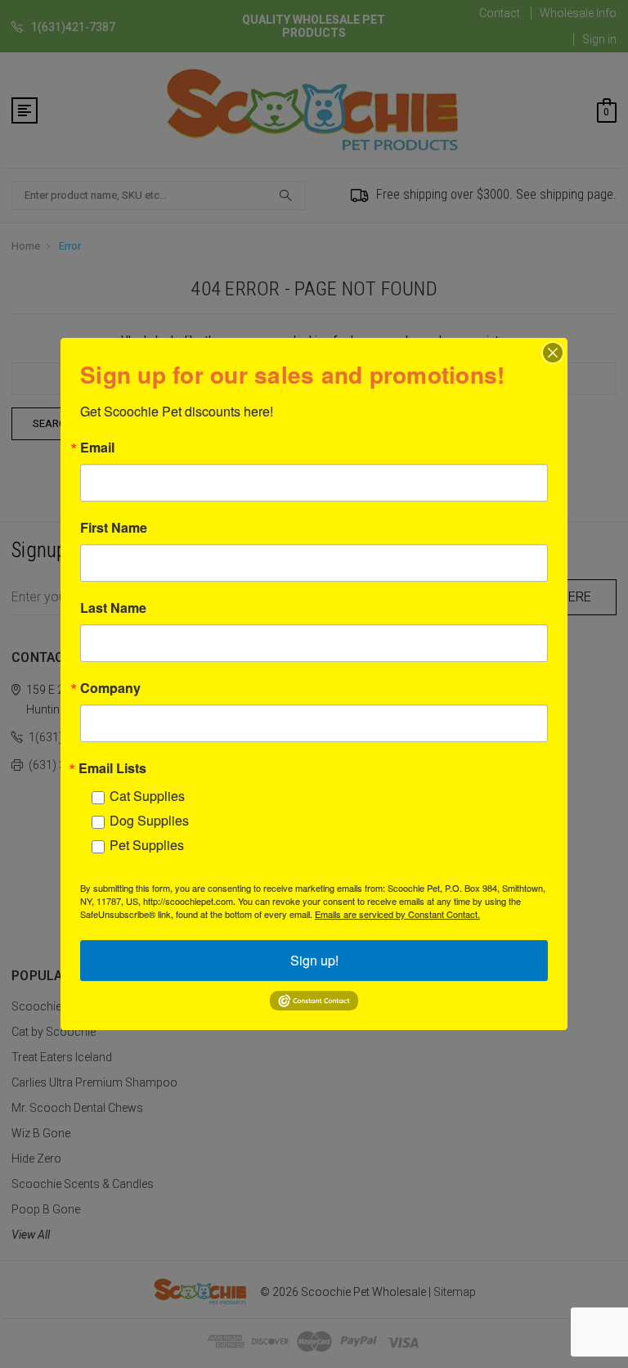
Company (110, 688)
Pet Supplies (147, 844)
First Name (113, 527)
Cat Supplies (147, 795)
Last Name (113, 607)
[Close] (553, 352)
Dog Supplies (149, 820)
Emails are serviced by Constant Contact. (397, 913)
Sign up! (314, 960)
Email (97, 447)
